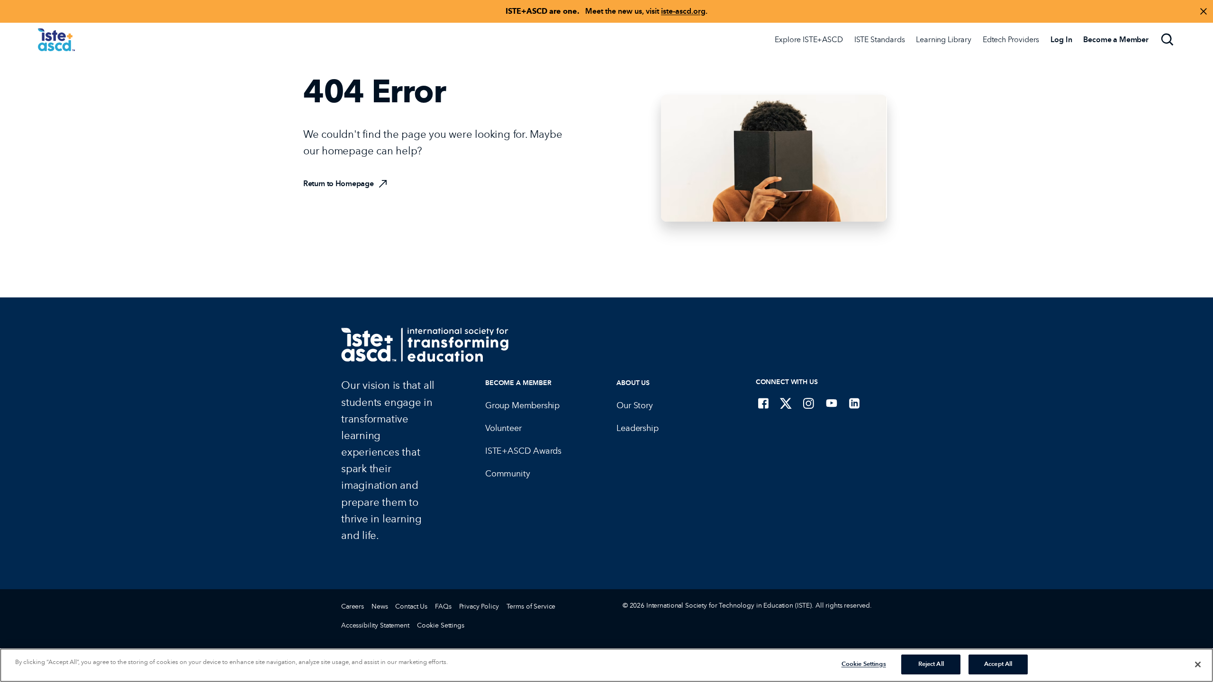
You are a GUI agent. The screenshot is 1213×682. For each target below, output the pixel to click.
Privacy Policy (479, 606)
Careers (352, 606)
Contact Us (411, 606)
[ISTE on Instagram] (808, 403)
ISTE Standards (879, 39)
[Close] (1197, 664)
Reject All (931, 664)
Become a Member (518, 383)
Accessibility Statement (375, 625)
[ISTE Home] (56, 39)
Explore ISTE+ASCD (808, 39)
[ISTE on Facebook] (763, 403)
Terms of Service (531, 606)
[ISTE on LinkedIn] (854, 403)
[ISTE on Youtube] (831, 403)
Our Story (634, 405)
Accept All (998, 664)
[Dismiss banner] (1203, 11)
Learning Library (943, 39)
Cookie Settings (440, 625)
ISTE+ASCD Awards (523, 451)
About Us (633, 383)
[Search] (1167, 40)
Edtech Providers (1011, 39)
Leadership (637, 428)
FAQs (443, 606)
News (379, 606)
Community (507, 473)
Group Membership (522, 405)
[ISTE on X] (786, 403)
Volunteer (503, 428)
